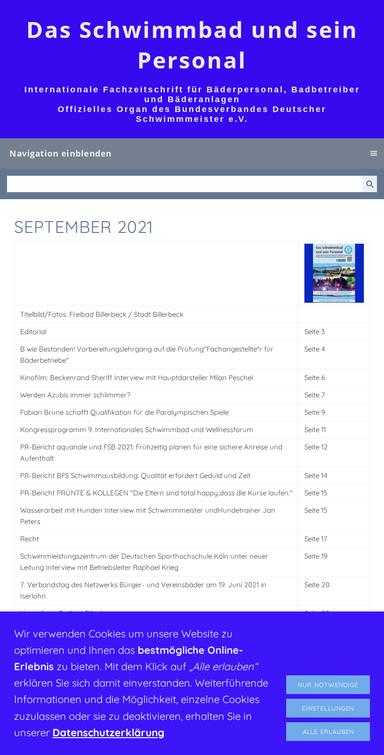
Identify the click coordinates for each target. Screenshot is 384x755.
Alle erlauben (328, 731)
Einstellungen (328, 708)
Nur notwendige (328, 684)
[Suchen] (370, 184)
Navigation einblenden (60, 153)
